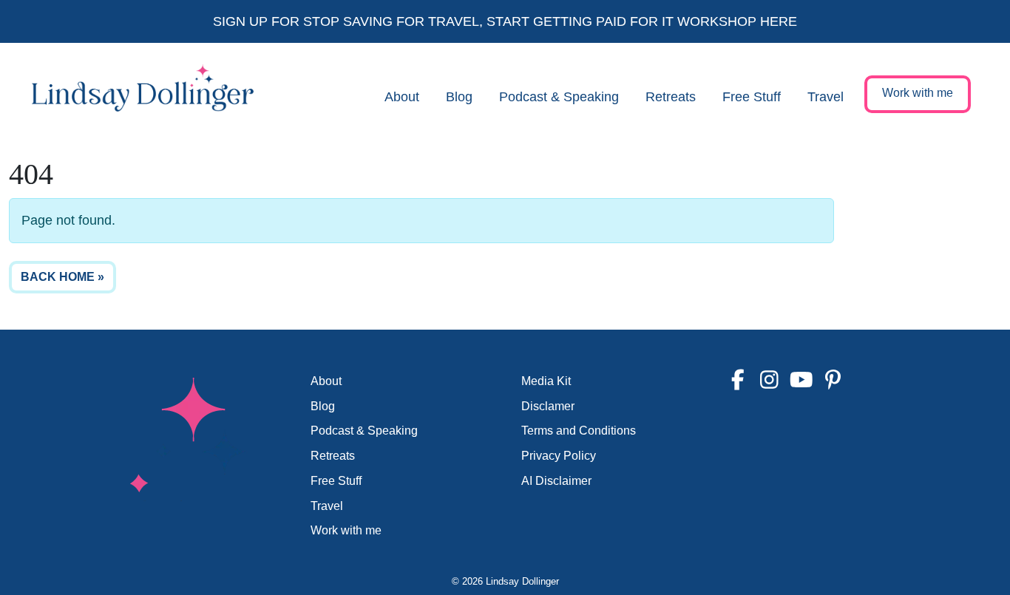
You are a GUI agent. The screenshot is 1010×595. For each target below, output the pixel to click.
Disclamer (548, 406)
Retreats (670, 96)
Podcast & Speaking (559, 96)
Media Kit (546, 381)
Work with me (917, 92)
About (401, 96)
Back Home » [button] (62, 277)
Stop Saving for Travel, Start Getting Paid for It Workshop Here (550, 21)
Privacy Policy (558, 455)
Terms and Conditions (578, 430)
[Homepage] (143, 96)
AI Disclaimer (556, 481)
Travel (825, 96)
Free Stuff (751, 96)
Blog (459, 96)
